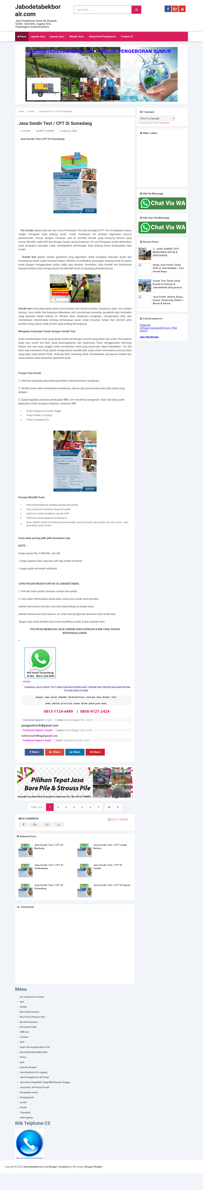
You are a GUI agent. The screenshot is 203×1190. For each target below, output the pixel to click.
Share (35, 752)
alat (22, 1001)
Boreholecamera (29, 1022)
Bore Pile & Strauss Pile (32, 1017)
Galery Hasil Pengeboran (102, 36)
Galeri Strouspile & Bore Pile (35, 1047)
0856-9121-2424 (94, 711)
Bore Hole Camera (29, 1012)
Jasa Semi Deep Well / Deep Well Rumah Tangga (45, 1082)
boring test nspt (28, 1027)
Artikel (23, 1007)
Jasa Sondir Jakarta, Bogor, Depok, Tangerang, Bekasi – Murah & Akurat (168, 300)
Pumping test (27, 1097)
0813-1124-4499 (58, 711)
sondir (23, 1102)
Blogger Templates (59, 1166)
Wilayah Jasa (76, 36)
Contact (24, 1037)
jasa (22, 1062)
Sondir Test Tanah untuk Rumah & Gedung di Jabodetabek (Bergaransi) (167, 284)
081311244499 (27, 818)
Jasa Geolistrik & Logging (33, 1072)
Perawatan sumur (29, 1092)
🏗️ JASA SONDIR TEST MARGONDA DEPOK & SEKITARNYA (166, 252)
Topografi (25, 1112)
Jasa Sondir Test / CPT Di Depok (111, 885)
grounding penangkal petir (34, 1052)
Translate (164, 122)
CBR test (24, 1032)
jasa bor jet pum (28, 1067)
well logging (26, 1117)
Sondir (26, 131)
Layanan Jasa (38, 36)
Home (22, 36)
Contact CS (127, 36)
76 (109, 807)
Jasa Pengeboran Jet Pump (34, 1077)
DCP (22, 1042)
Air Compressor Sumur (32, 997)
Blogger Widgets (93, 1166)
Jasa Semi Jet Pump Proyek (34, 1087)
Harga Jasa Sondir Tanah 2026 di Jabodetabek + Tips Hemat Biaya (168, 268)
